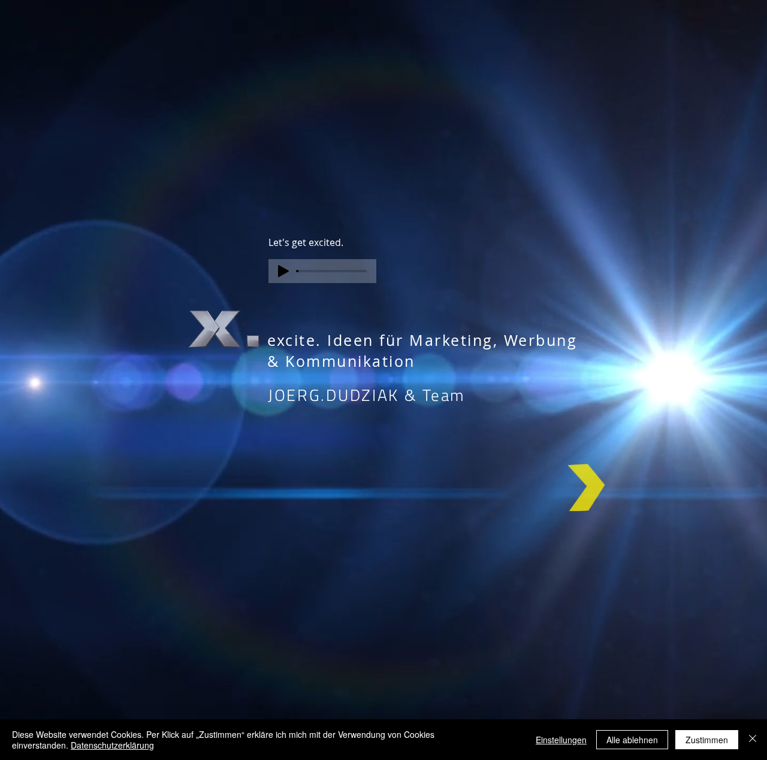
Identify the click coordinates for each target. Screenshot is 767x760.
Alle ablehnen (632, 740)
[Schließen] (752, 739)
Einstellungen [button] (561, 740)
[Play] (283, 271)
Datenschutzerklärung (112, 745)
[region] (585, 496)
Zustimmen (707, 740)
